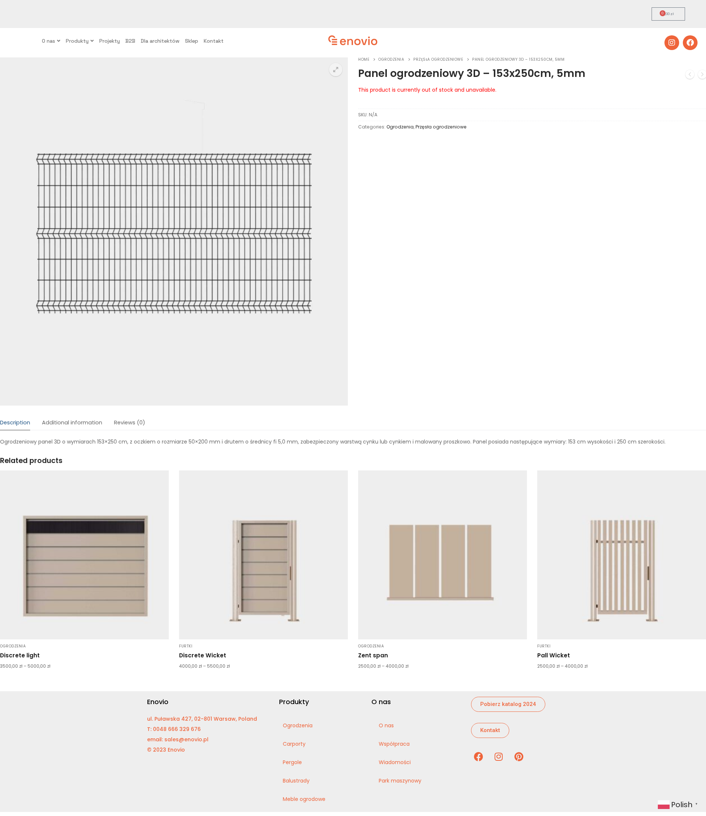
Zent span (373, 655)
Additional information (72, 422)
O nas (48, 41)
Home (363, 59)
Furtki (185, 646)
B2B (130, 41)
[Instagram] (671, 42)
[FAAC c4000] (689, 75)
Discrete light (20, 655)
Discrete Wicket (202, 655)
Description (15, 422)
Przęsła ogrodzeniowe (438, 59)
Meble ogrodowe (304, 799)
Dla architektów (160, 41)
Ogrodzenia (391, 59)
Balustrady (296, 780)
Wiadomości (395, 762)
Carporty (294, 744)
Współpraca (394, 744)
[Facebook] (690, 42)
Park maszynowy (400, 780)
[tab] (15, 423)
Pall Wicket (553, 655)
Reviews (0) (129, 422)
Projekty (109, 41)
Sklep (191, 41)
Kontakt (214, 41)
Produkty (77, 41)
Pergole (292, 762)
